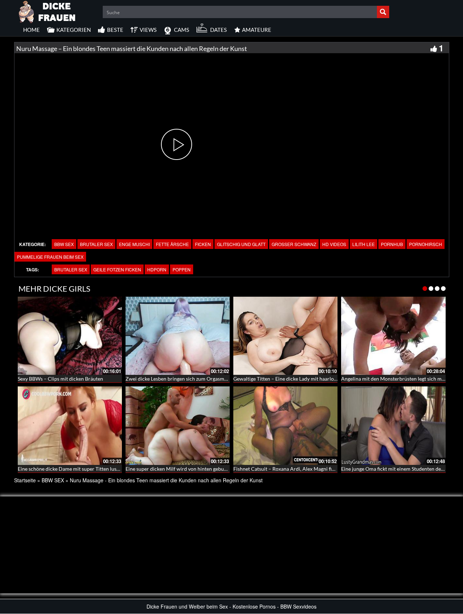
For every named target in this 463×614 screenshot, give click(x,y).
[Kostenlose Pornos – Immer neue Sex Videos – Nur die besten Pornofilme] (47, 10)
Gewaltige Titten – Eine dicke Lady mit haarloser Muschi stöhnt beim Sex (314, 379)
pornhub (392, 244)
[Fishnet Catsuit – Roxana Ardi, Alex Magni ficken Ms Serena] (285, 425)
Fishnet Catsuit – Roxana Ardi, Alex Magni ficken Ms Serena (299, 469)
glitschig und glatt (241, 244)
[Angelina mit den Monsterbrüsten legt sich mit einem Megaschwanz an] (393, 336)
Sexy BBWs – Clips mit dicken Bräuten (60, 379)
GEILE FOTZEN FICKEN (117, 269)
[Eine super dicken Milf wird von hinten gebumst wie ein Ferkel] (178, 425)
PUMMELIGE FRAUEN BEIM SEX (50, 257)
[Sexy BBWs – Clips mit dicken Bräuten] (70, 336)
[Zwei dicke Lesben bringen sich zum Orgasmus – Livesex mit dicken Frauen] (178, 336)
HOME (31, 29)
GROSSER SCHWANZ (294, 244)
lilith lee (363, 244)
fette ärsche (172, 244)
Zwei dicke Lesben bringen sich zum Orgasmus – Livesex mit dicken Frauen (209, 379)
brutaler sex (96, 244)
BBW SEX (64, 244)
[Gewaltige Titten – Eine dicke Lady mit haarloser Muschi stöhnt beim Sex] (285, 336)
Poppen (182, 269)
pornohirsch (425, 244)
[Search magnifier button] (383, 12)
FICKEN (203, 244)
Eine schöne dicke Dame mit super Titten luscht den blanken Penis (91, 469)
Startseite (25, 480)
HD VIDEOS (334, 244)
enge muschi (134, 244)
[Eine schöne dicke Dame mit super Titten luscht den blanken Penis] (70, 425)
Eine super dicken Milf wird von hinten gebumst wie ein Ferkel (195, 469)
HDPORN (156, 269)
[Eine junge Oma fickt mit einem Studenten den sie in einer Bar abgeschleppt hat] (393, 425)
